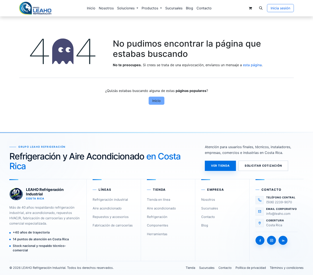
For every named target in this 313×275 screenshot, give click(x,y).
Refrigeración (157, 217)
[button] (260, 8)
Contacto (208, 217)
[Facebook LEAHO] (260, 240)
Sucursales (209, 208)
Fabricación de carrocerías (113, 225)
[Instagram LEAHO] (271, 240)
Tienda (190, 267)
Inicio (156, 101)
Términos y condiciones (287, 267)
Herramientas (157, 234)
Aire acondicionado (107, 208)
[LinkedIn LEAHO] (283, 240)
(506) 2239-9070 (279, 202)
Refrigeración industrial (110, 200)
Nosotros (208, 200)
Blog (204, 225)
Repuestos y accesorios (111, 217)
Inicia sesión (280, 8)
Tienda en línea (158, 200)
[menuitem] (91, 8)
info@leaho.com (278, 214)
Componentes (157, 225)
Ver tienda (220, 165)
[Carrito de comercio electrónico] (250, 8)
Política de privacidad (250, 267)
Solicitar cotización (263, 165)
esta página (252, 65)
